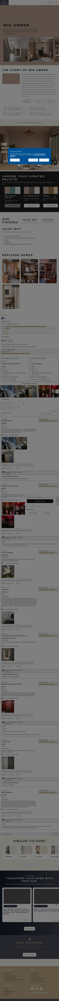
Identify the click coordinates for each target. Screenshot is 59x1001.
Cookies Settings (14, 160)
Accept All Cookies (33, 160)
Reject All (44, 160)
